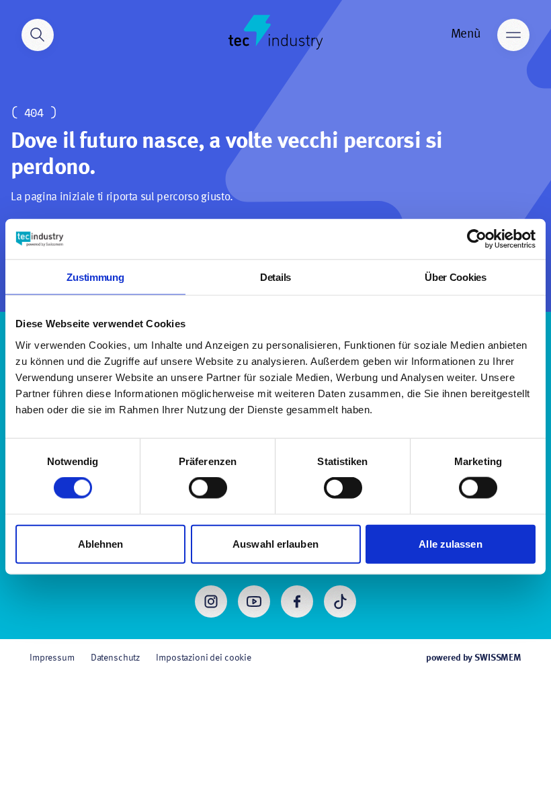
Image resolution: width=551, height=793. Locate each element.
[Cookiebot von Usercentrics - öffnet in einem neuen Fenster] (477, 239)
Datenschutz (115, 658)
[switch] (208, 488)
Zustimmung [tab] (95, 277)
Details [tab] (275, 277)
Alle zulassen (450, 543)
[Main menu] (513, 35)
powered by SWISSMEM (473, 658)
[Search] (38, 35)
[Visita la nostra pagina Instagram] (211, 601)
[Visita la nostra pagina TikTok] (340, 601)
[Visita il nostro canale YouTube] (254, 601)
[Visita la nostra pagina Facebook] (297, 601)
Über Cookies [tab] (455, 277)
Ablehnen (101, 543)
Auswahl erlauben (275, 543)
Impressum (52, 658)
